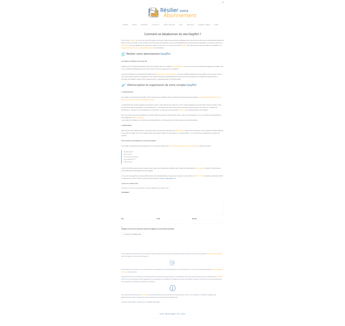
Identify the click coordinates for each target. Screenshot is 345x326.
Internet (125, 25)
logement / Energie (204, 25)
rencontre (190, 25)
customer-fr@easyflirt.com (167, 178)
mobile (134, 25)
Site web (194, 218)
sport (181, 25)
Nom (122, 218)
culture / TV (156, 25)
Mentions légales (170, 314)
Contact (183, 314)
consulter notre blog (153, 302)
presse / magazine (169, 25)
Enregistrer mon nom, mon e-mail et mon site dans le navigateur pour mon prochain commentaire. (147, 229)
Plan (178, 314)
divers (216, 25)
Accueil (162, 314)
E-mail (158, 218)
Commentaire (125, 192)
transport (144, 25)
